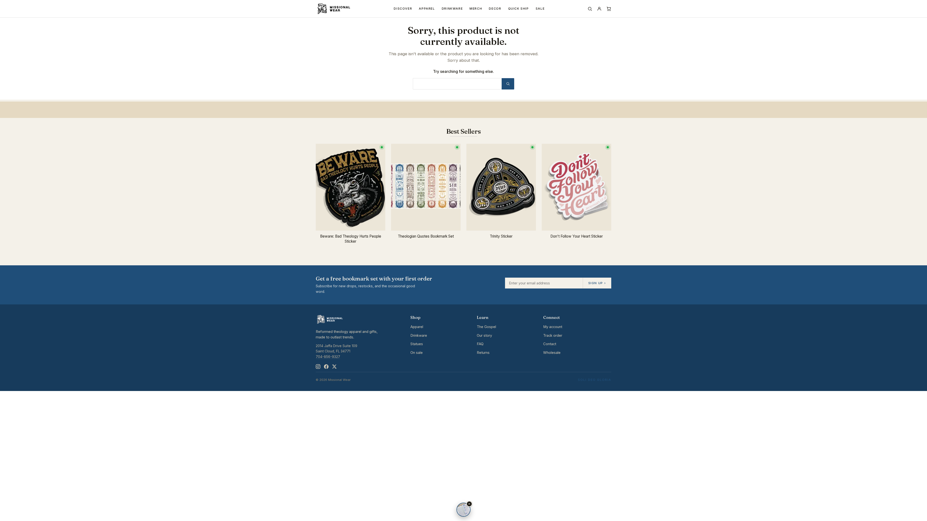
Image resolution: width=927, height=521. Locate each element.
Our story (484, 335)
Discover (403, 8)
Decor (495, 8)
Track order (552, 335)
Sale (540, 8)
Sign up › (597, 283)
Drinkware (452, 8)
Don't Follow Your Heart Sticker (576, 236)
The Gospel (486, 327)
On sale (416, 352)
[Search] (589, 8)
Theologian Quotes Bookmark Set (426, 236)
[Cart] (608, 8)
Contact (549, 344)
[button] (469, 504)
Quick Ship (518, 8)
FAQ (480, 344)
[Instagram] (318, 366)
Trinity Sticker (501, 236)
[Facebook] (326, 366)
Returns (483, 352)
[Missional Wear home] (333, 8)
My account (552, 327)
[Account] (599, 8)
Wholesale (552, 352)
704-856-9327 (328, 357)
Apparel (427, 8)
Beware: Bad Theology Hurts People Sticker (350, 239)
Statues (416, 344)
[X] (334, 366)
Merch (476, 8)
